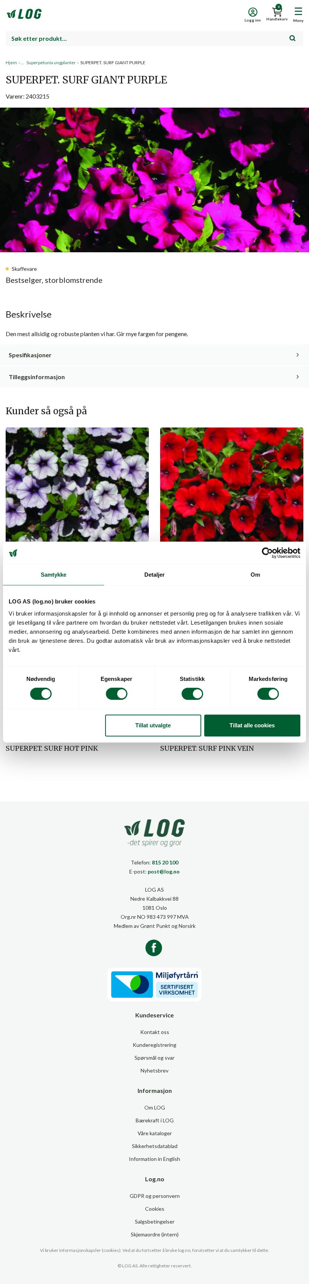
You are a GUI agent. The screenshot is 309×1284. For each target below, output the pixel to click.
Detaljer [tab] (154, 574)
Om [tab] (255, 574)
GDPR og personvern (155, 1196)
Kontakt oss (154, 1032)
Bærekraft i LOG (155, 1120)
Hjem (11, 62)
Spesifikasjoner (30, 354)
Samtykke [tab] (54, 574)
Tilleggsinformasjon (37, 376)
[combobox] (154, 38)
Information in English (154, 1159)
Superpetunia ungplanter (51, 62)
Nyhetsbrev (154, 1070)
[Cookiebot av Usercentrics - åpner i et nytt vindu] (267, 553)
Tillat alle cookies (252, 725)
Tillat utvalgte (153, 725)
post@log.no (164, 871)
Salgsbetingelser (154, 1221)
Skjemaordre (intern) (155, 1234)
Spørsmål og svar (154, 1057)
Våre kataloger (155, 1133)
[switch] (116, 694)
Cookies (154, 1208)
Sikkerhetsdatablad (154, 1146)
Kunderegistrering (154, 1045)
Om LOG (154, 1107)
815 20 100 (165, 862)
